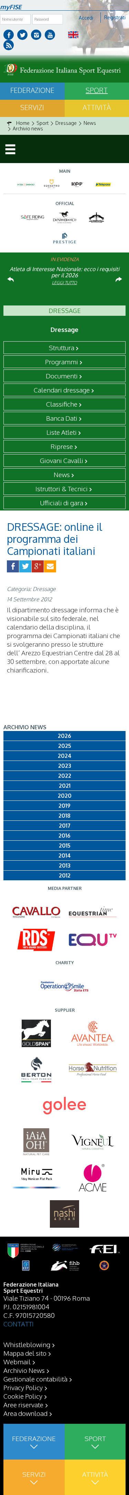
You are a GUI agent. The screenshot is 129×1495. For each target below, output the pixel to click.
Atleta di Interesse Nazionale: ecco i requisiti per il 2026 (64, 272)
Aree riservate (23, 1404)
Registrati (115, 17)
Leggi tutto (64, 282)
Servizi (32, 107)
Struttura (61, 347)
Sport (95, 1438)
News (62, 474)
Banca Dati (61, 418)
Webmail (17, 1361)
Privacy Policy (23, 1387)
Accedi (86, 18)
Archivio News (24, 1370)
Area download (25, 1413)
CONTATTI (18, 1324)
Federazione (32, 90)
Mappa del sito (24, 1353)
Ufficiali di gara (61, 502)
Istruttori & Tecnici (61, 488)
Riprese (62, 446)
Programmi (61, 361)
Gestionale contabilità (35, 1379)
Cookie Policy (22, 1396)
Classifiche (61, 404)
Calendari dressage (62, 390)
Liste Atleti (61, 432)
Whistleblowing (26, 1344)
